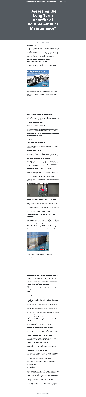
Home (61, 1)
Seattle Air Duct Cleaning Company (38, 92)
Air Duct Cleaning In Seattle (35, 223)
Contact (65, 1)
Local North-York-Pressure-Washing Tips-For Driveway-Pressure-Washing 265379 (37, 1)
